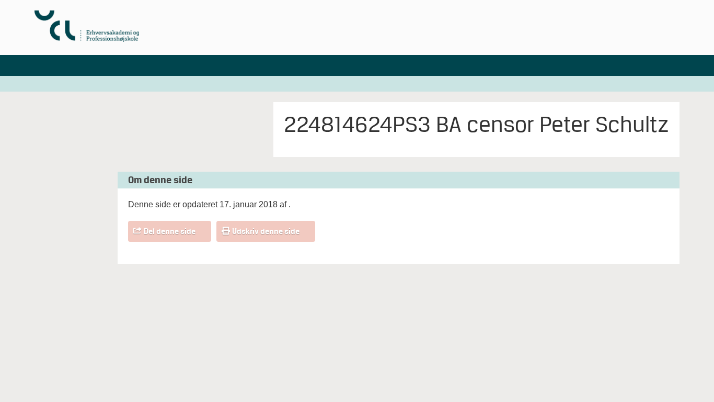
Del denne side (169, 231)
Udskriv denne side (266, 231)
